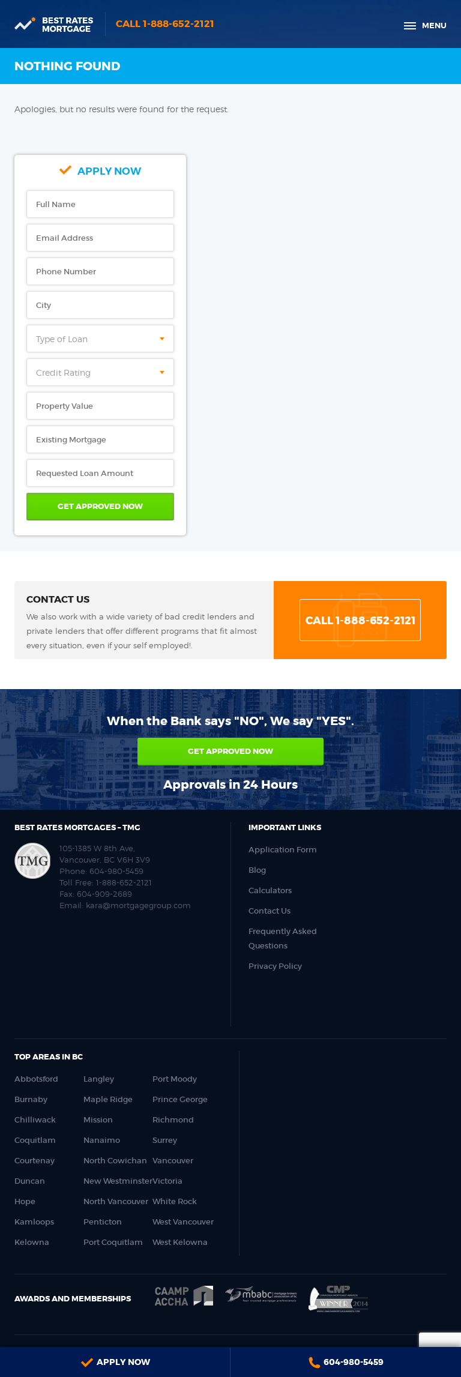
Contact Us (270, 911)
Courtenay (34, 1161)
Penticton (102, 1222)
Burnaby (30, 1099)
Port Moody (174, 1079)
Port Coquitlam (113, 1242)
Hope (24, 1201)
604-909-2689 (104, 894)
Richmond (173, 1120)
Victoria (167, 1181)
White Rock (174, 1201)
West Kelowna (180, 1242)
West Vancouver (183, 1222)
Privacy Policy (275, 966)
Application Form (283, 850)
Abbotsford (36, 1079)
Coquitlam (35, 1140)
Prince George (180, 1099)
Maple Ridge (108, 1099)
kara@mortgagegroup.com (138, 905)
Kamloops (34, 1222)
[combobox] (100, 338)
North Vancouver (115, 1201)
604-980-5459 (116, 871)
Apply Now (123, 1362)
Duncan (29, 1181)
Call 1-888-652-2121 (165, 23)
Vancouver (172, 1161)
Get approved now (230, 751)
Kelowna (31, 1242)
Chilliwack (35, 1120)
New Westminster (117, 1181)
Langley (98, 1079)
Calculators (270, 890)
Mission (98, 1120)
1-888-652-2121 (124, 882)
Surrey (164, 1140)
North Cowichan (115, 1161)
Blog (257, 870)
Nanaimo (101, 1140)
